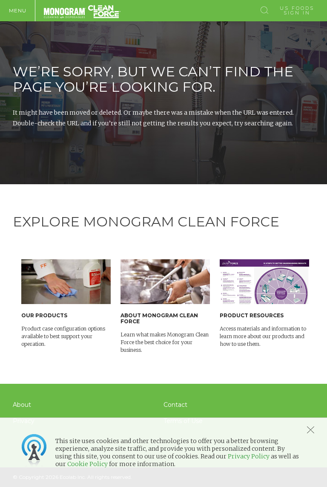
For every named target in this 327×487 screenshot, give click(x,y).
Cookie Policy (87, 464)
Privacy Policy (249, 456)
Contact (175, 405)
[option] (70, 303)
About (22, 405)
